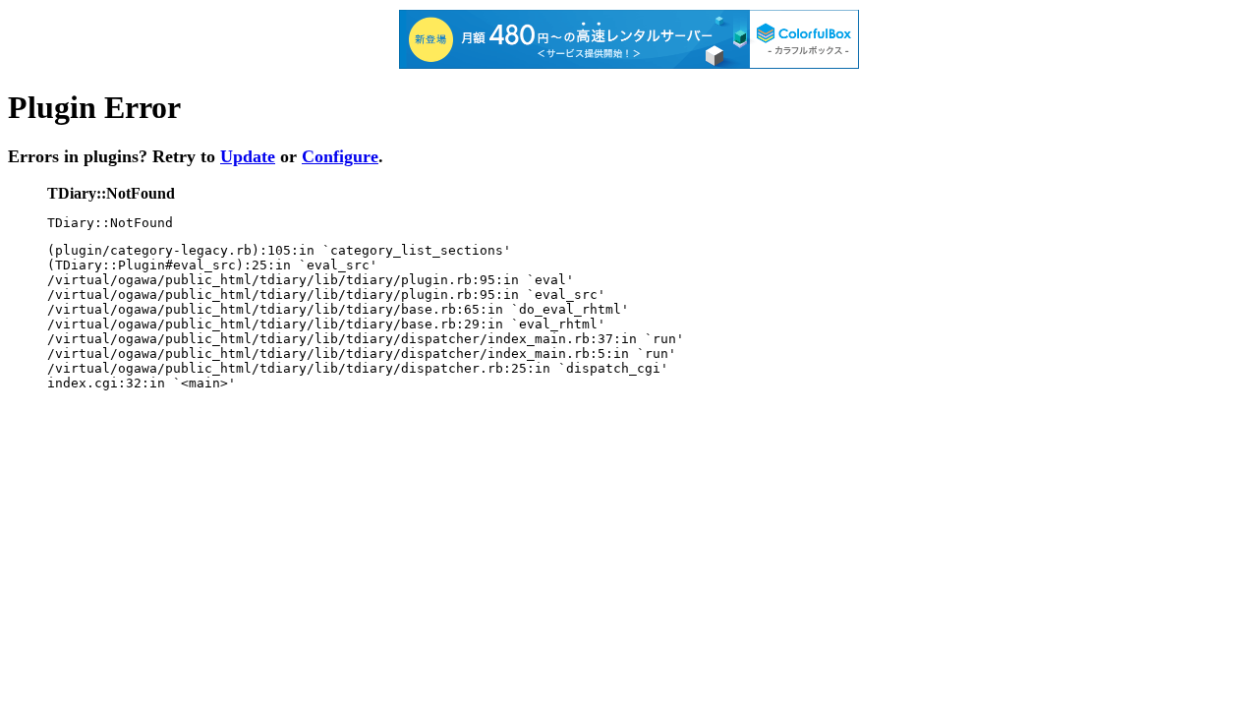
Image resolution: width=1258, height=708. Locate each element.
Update (247, 156)
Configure (340, 156)
